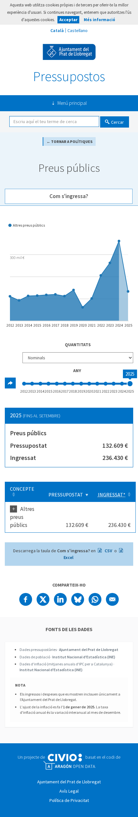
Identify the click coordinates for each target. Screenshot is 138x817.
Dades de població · (67, 656)
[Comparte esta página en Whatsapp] (95, 599)
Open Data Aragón (69, 765)
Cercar (117, 122)
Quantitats (78, 344)
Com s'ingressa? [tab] (68, 196)
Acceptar (68, 19)
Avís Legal (69, 791)
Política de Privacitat (69, 800)
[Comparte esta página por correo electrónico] (112, 599)
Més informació (99, 19)
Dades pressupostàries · (69, 649)
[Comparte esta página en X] (43, 599)
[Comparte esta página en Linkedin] (60, 599)
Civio (64, 758)
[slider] (130, 383)
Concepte (22, 489)
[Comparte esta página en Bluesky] (77, 599)
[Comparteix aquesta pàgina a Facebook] (25, 599)
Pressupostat (65, 495)
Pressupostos (69, 76)
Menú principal (72, 103)
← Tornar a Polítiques (69, 141)
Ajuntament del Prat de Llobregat (69, 52)
